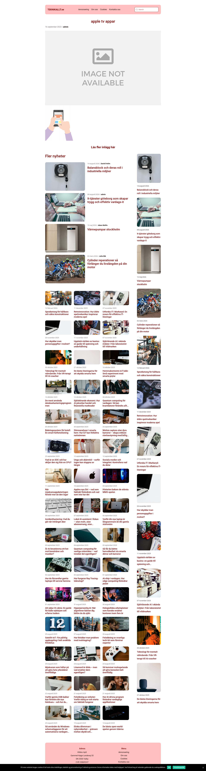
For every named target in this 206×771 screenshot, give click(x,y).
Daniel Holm (105, 164)
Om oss (94, 9)
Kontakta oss (114, 9)
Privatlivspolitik (179, 767)
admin (65, 27)
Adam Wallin (103, 225)
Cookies (103, 9)
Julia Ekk (102, 256)
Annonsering (83, 9)
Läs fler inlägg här (103, 147)
